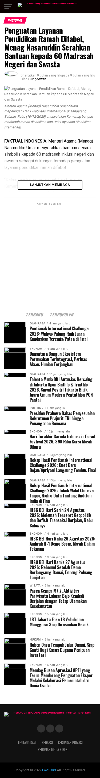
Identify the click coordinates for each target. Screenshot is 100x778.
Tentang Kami (27, 742)
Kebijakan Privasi (70, 742)
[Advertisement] (50, 256)
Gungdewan (37, 79)
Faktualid (49, 770)
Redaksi (47, 742)
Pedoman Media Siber (52, 749)
